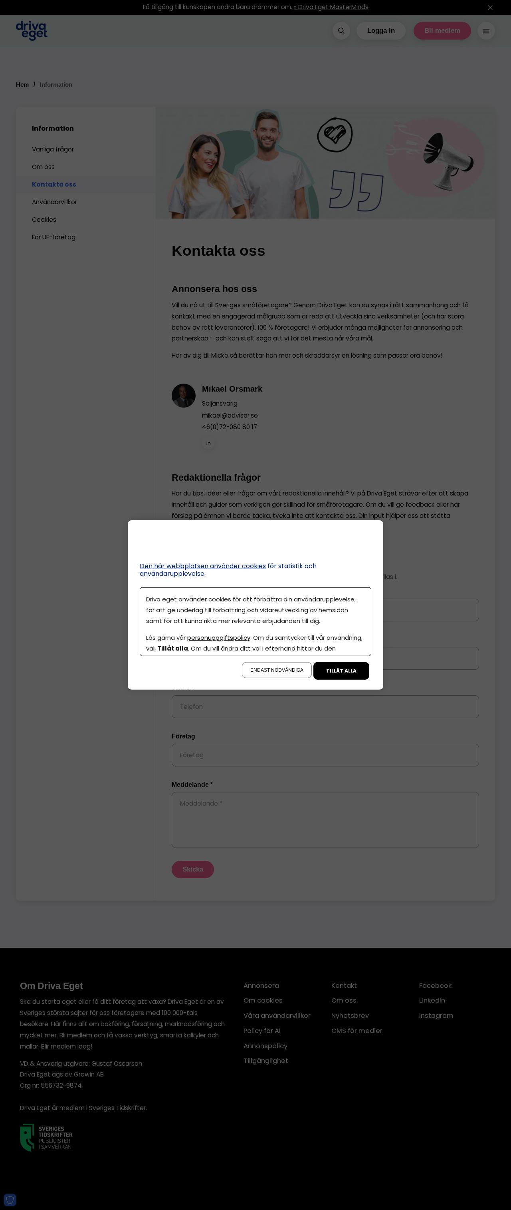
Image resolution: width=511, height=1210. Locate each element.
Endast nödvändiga (276, 670)
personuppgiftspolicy (218, 637)
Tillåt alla (341, 670)
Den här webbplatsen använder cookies (203, 566)
